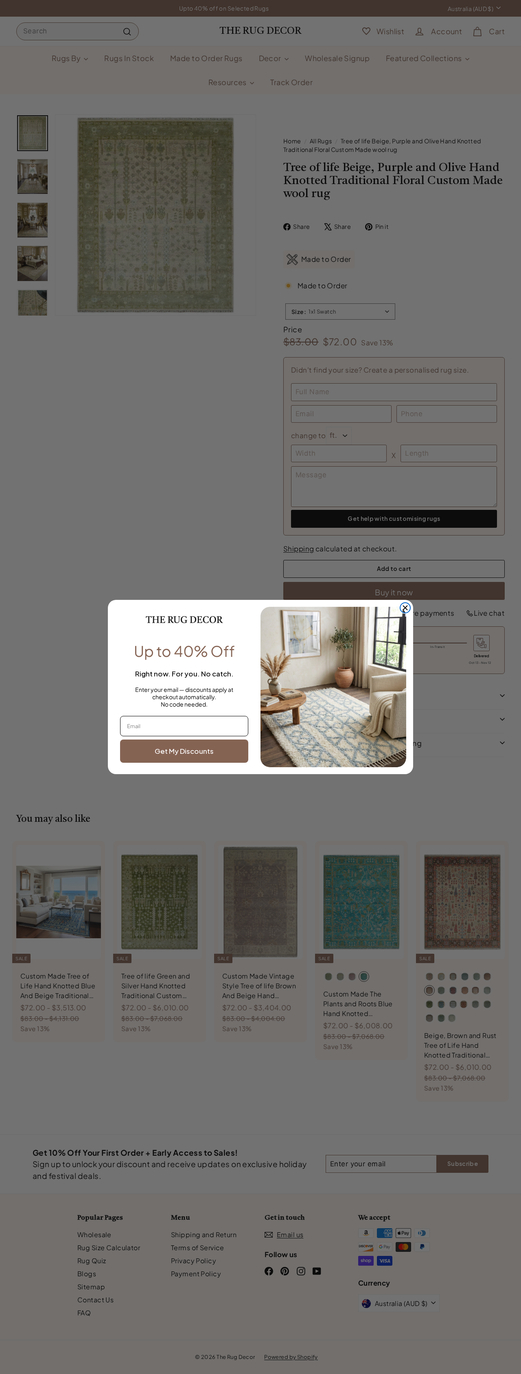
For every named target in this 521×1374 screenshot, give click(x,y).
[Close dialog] (405, 608)
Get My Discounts (184, 750)
